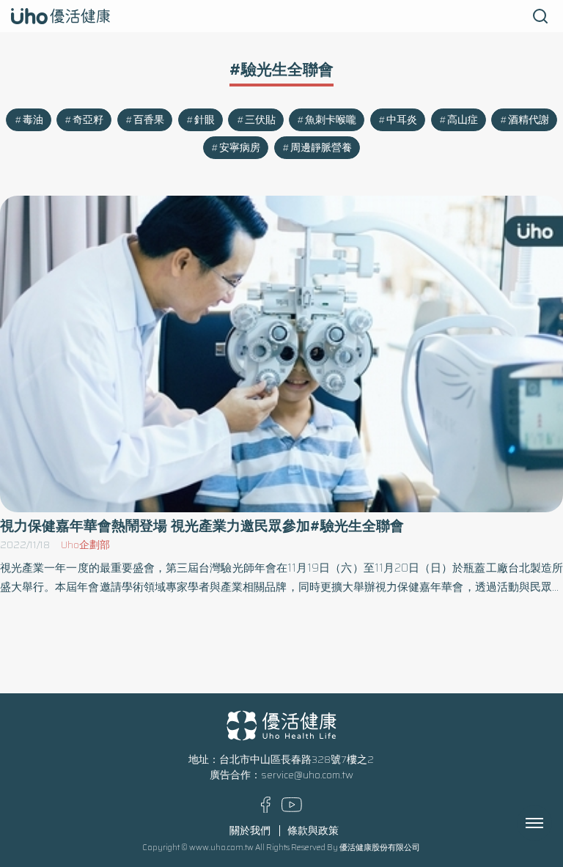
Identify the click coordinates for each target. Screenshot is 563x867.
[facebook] (266, 809)
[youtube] (292, 808)
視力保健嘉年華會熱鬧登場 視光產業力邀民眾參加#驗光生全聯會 (202, 525)
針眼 (204, 120)
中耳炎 (401, 120)
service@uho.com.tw (307, 775)
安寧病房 (239, 147)
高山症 (462, 120)
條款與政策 (313, 830)
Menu (550, 823)
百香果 (148, 120)
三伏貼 (260, 120)
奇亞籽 (88, 120)
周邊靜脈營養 (321, 147)
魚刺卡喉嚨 (330, 120)
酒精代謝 (528, 120)
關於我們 (250, 830)
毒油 (33, 120)
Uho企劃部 (85, 545)
